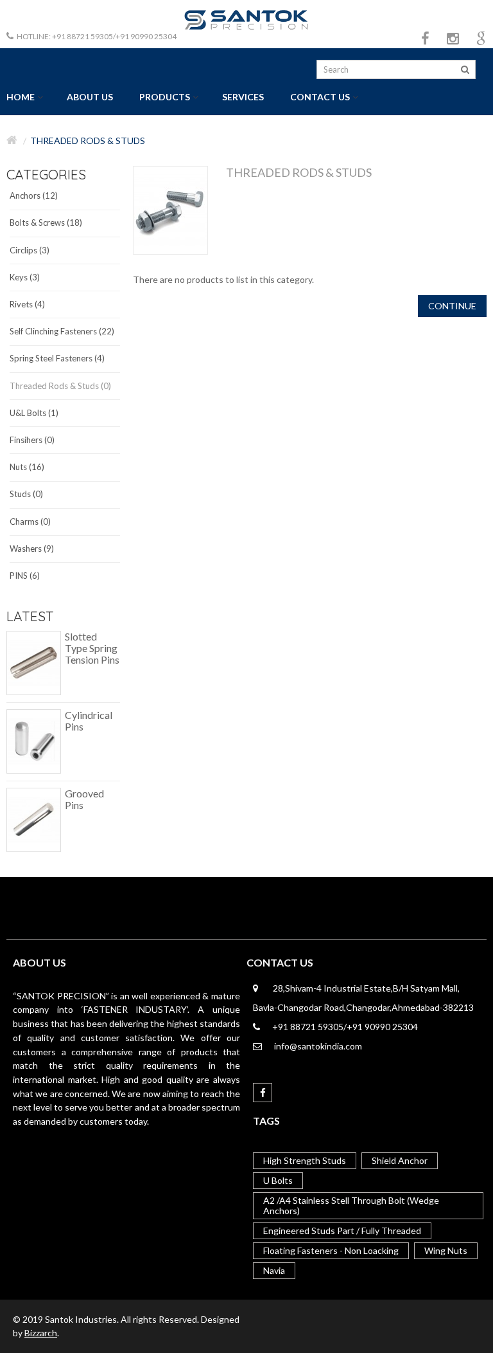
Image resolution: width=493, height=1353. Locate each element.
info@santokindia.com (318, 1045)
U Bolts (278, 1180)
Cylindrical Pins (88, 720)
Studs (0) (26, 494)
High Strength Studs (304, 1160)
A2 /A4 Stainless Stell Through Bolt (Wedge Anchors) (351, 1205)
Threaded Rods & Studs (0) (60, 386)
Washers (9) (32, 548)
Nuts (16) (27, 467)
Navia (274, 1270)
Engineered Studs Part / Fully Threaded (342, 1230)
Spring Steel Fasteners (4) (57, 358)
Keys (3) (25, 277)
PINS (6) (25, 575)
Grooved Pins (84, 799)
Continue (452, 305)
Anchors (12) (34, 195)
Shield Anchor (400, 1160)
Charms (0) (30, 521)
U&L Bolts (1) (34, 413)
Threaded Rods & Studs (87, 140)
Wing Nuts (445, 1250)
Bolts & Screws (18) (46, 222)
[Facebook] (262, 1092)
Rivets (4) (27, 304)
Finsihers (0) (32, 440)
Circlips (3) (29, 250)
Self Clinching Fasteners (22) (62, 331)
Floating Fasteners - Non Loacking (331, 1250)
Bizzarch (40, 1332)
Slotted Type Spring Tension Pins (92, 648)
